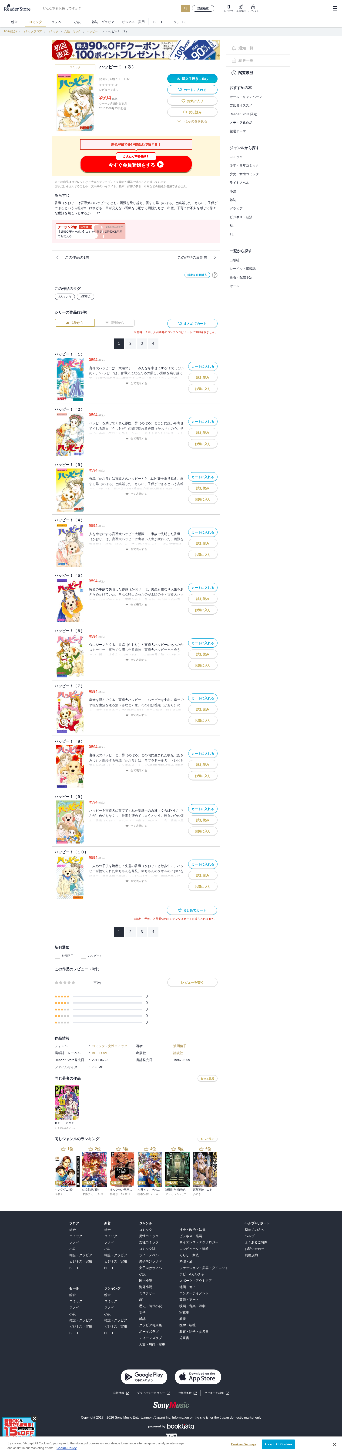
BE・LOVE (124, 79)
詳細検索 (203, 8)
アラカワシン (173, 1194)
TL (232, 234)
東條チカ (88, 1194)
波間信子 (67, 956)
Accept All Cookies (278, 1444)
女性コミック (72, 31)
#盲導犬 (85, 296)
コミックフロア (32, 31)
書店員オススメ (241, 105)
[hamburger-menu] (334, 8)
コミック (53, 31)
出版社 (234, 260)
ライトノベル (239, 182)
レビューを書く (109, 89)
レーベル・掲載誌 (243, 269)
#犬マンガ (64, 296)
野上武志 (130, 1194)
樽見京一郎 (117, 1194)
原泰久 (59, 1194)
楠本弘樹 (143, 1194)
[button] (217, 1393)
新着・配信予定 (241, 277)
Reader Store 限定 (243, 114)
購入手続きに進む (195, 78)
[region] (171, 1444)
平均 (97, 983)
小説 (233, 191)
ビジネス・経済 (241, 217)
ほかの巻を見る (195, 121)
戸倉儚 (187, 1194)
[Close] (334, 1444)
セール (234, 286)
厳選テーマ (238, 131)
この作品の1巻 (77, 257)
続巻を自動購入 (197, 275)
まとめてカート (195, 323)
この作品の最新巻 (192, 257)
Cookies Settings (243, 1444)
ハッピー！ (94, 31)
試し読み (195, 112)
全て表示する (139, 383)
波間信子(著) (107, 79)
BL (232, 226)
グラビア (236, 208)
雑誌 (233, 200)
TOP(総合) (10, 31)
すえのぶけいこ (64, 1127)
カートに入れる (195, 90)
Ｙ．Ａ (154, 1194)
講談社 (178, 1053)
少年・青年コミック (244, 165)
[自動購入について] (215, 275)
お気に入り (195, 101)
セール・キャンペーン (246, 97)
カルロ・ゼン (103, 1194)
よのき (197, 1194)
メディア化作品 (241, 122)
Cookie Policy (67, 1448)
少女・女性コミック (244, 174)
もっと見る (208, 1078)
